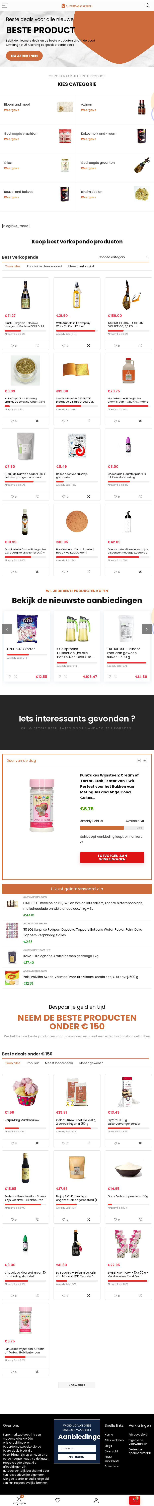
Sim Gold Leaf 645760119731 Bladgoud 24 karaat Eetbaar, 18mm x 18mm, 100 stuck (75, 402)
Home (109, 1435)
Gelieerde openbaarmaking (141, 1451)
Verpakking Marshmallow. (22, 1120)
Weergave (11, 110)
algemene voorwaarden (138, 1442)
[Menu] (5, 5)
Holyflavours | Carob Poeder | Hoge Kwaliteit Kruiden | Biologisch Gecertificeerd (75, 552)
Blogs (108, 1446)
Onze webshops (112, 1459)
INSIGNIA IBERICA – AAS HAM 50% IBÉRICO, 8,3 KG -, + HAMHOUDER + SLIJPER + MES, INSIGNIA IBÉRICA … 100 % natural (128, 328)
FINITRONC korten (16, 648)
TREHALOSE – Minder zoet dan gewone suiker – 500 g (118, 652)
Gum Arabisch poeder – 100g (128, 1196)
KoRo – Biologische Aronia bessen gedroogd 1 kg (60, 956)
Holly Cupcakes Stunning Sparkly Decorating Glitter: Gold (25, 400)
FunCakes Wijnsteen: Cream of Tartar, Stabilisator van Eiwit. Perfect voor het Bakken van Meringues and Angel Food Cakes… (99, 786)
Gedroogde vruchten (36, 950)
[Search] (148, 5)
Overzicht (111, 1451)
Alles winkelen (114, 1440)
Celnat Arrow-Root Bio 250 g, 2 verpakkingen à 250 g (76, 1122)
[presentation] (7, 629)
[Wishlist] (57, 1500)
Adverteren (112, 1466)
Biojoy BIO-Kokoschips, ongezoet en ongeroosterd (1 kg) (76, 1200)
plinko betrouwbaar (106, 1397)
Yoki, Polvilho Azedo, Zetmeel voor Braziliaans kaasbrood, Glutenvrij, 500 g (80, 977)
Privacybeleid (138, 1435)
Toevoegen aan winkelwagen (102, 857)
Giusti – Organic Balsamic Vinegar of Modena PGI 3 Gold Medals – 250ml (24, 326)
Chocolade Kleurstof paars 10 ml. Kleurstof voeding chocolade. (127, 477)
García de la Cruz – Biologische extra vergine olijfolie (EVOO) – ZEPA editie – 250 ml (25, 552)
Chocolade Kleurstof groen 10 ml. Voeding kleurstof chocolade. (25, 1276)
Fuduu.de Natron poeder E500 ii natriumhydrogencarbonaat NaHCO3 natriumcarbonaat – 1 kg (25, 478)
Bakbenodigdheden (35, 897)
